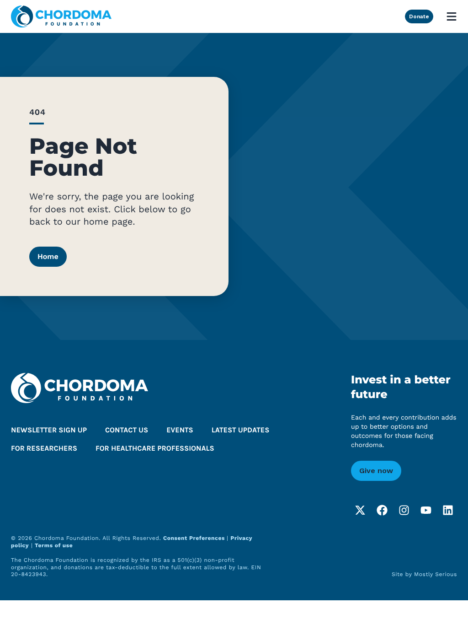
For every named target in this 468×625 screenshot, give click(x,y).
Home (47, 256)
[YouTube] (426, 510)
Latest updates (241, 430)
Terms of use (54, 545)
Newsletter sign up (49, 430)
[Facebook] (382, 510)
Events (179, 430)
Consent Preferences (195, 538)
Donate (419, 16)
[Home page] (61, 16)
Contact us (126, 430)
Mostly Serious (435, 574)
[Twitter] (360, 510)
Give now (376, 470)
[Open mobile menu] (451, 16)
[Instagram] (404, 510)
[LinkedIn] (448, 510)
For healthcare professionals (155, 448)
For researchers (44, 448)
